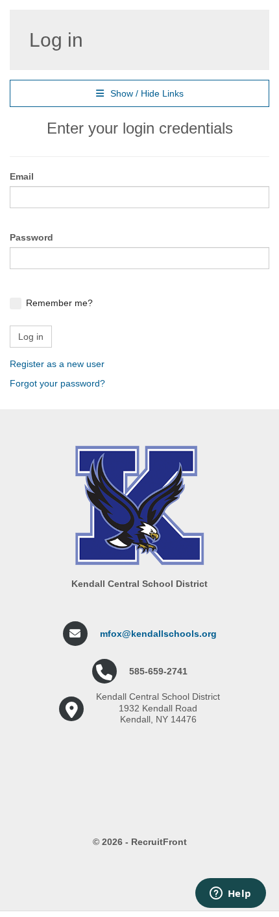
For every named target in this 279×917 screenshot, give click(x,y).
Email (22, 176)
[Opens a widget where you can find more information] (230, 894)
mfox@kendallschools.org (158, 633)
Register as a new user (57, 364)
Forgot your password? (57, 383)
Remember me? (59, 303)
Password (31, 237)
